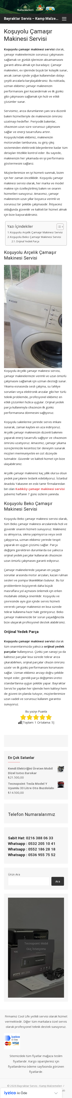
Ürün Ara (14, 874)
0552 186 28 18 (41, 849)
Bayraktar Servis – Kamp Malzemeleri (32, 18)
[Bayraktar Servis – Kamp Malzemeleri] (36, 7)
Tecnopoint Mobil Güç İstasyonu (36, 945)
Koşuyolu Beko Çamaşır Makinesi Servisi (35, 237)
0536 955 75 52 (41, 855)
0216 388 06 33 (39, 838)
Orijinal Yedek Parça (27, 241)
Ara (57, 881)
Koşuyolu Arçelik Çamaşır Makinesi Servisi (36, 232)
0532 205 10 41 (41, 843)
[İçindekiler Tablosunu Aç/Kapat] (58, 226)
